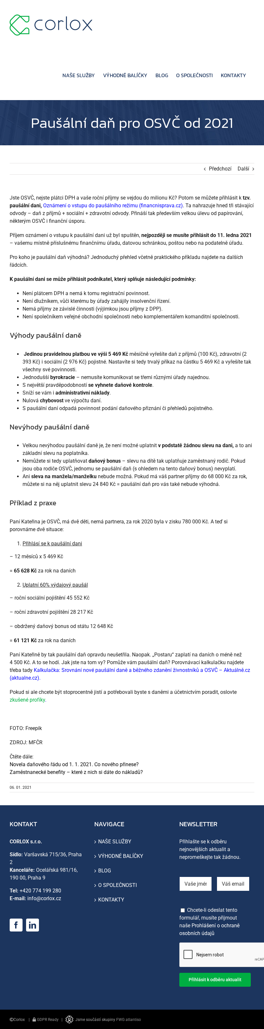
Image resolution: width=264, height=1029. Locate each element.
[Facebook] (16, 925)
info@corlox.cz (44, 898)
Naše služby (114, 842)
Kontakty (111, 900)
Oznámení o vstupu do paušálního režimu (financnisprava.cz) (113, 205)
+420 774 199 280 (40, 891)
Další (243, 169)
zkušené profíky (27, 700)
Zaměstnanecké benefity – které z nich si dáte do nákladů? (76, 772)
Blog (104, 871)
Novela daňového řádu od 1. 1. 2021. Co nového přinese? (74, 764)
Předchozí (220, 169)
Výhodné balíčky (120, 856)
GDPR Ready (47, 1019)
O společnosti (117, 885)
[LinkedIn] (32, 925)
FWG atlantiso (128, 1019)
